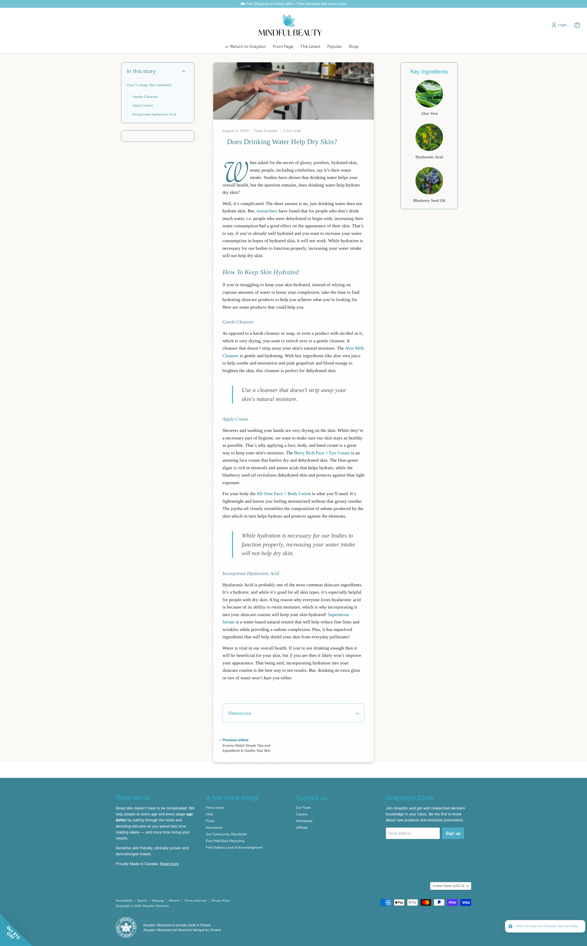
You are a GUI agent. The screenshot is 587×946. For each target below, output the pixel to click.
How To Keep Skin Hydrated (149, 85)
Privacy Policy (220, 901)
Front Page (283, 46)
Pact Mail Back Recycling (225, 841)
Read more (169, 863)
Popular (334, 46)
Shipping (158, 901)
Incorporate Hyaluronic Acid (154, 114)
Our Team (303, 807)
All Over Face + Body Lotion (284, 493)
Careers (301, 814)
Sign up (453, 833)
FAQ (209, 814)
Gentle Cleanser (145, 96)
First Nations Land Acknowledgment (234, 847)
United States (448, 886)
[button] (560, 25)
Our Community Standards (226, 834)
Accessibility (124, 901)
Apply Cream (142, 105)
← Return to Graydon (245, 46)
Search (142, 901)
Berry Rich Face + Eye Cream (322, 452)
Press (210, 821)
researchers (267, 210)
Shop (353, 46)
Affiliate (302, 827)
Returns (174, 901)
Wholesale (304, 821)
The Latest (310, 46)
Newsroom (214, 827)
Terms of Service (195, 901)
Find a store (215, 807)
